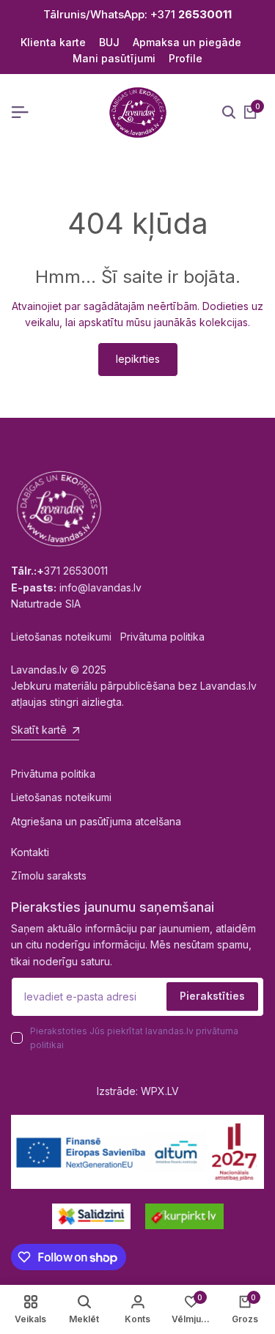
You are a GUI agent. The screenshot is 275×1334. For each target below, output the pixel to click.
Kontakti (30, 852)
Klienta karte (53, 42)
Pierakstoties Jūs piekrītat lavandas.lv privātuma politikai (134, 1037)
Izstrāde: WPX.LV (138, 1091)
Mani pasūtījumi (114, 58)
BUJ (109, 42)
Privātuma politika (53, 773)
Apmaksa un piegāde (187, 42)
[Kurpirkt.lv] (184, 1216)
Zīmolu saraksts (49, 875)
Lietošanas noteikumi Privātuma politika (108, 636)
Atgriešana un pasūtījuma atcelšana (96, 821)
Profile (185, 58)
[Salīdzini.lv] (91, 1216)
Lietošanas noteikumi (61, 797)
